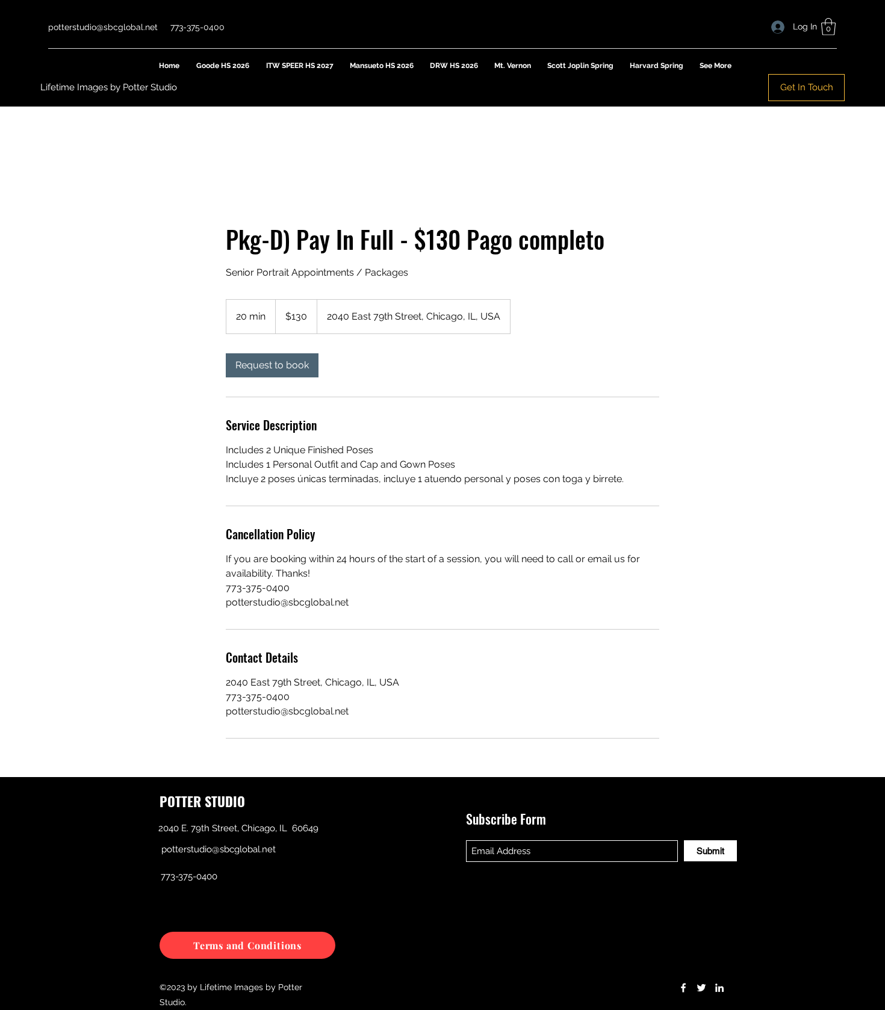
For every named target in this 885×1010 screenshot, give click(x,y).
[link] (272, 365)
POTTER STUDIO (202, 801)
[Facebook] (683, 988)
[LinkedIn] (719, 988)
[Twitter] (701, 988)
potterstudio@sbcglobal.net (103, 27)
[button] (828, 27)
